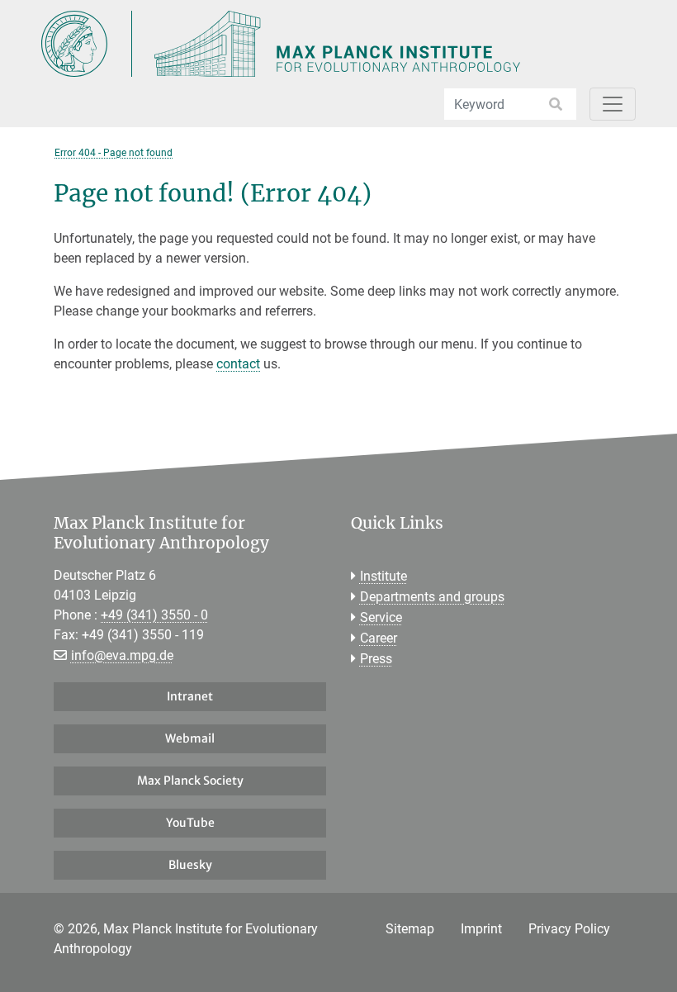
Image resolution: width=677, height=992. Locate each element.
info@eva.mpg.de (122, 655)
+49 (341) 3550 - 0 (154, 615)
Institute (383, 576)
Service (381, 617)
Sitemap (410, 929)
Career (378, 638)
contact (238, 364)
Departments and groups (432, 597)
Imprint (481, 929)
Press (376, 659)
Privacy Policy (569, 929)
